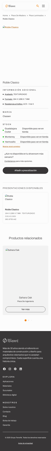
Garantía (6, 425)
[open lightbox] (25, 51)
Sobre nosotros (9, 407)
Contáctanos (9, 161)
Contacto (6, 412)
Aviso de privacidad (25, 443)
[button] (26, 320)
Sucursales (7, 390)
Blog (5, 416)
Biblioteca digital (10, 395)
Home (5, 15)
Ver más (25, 309)
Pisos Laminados (36, 15)
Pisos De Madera (18, 15)
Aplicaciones (8, 381)
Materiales (7, 386)
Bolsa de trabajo (9, 421)
